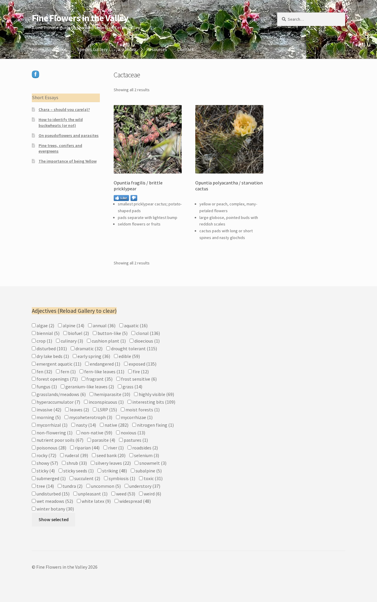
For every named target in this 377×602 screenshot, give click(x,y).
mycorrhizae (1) (136, 417)
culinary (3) (71, 341)
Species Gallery (92, 49)
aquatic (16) (135, 325)
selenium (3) (146, 455)
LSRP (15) (107, 410)
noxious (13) (132, 433)
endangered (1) (104, 364)
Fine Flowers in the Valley (80, 18)
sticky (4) (45, 471)
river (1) (115, 448)
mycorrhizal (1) (51, 425)
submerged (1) (51, 478)
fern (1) (68, 371)
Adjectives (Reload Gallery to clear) (74, 310)
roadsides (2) (144, 448)
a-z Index (127, 49)
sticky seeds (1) (78, 471)
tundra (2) (72, 486)
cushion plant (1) (108, 341)
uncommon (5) (105, 486)
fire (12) (140, 371)
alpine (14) (73, 325)
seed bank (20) (110, 455)
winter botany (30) (55, 509)
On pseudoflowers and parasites (69, 135)
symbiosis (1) (121, 478)
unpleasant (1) (92, 494)
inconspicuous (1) (106, 402)
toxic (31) (153, 478)
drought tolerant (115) (133, 348)
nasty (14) (85, 425)
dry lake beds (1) (52, 356)
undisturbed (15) (53, 494)
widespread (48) (134, 501)
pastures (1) (135, 440)
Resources (156, 49)
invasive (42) (48, 410)
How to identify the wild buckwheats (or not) (61, 122)
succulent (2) (86, 478)
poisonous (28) (51, 448)
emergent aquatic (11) (58, 364)
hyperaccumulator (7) (58, 402)
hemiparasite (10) (111, 394)
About (60, 49)
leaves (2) (79, 410)
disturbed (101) (51, 348)
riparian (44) (87, 448)
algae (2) (45, 325)
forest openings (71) (57, 379)
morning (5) (48, 417)
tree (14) (45, 486)
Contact (185, 49)
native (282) (116, 425)
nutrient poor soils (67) (59, 440)
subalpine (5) (148, 471)
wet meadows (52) (54, 501)
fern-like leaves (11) (103, 371)
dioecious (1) (146, 341)
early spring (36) (93, 356)
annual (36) (103, 325)
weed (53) (125, 494)
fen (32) (44, 371)
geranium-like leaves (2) (89, 387)
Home (38, 49)
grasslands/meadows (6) (61, 394)
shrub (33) (76, 463)
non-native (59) (96, 433)
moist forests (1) (142, 410)
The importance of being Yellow (68, 161)
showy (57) (47, 463)
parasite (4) (103, 440)
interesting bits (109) (153, 402)
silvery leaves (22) (113, 463)
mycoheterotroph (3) (90, 417)
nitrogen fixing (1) (155, 425)
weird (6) (152, 494)
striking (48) (114, 471)
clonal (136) (147, 333)
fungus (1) (46, 387)
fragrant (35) (99, 379)
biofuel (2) (78, 333)
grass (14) (132, 387)
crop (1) (44, 341)
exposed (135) (142, 364)
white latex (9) (96, 501)
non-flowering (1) (54, 433)
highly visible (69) (156, 394)
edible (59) (129, 356)
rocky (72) (46, 455)
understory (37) (144, 486)
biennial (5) (47, 333)
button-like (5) (112, 333)
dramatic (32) (88, 348)
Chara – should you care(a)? (64, 109)
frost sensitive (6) (138, 379)
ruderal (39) (76, 455)
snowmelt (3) (152, 463)
